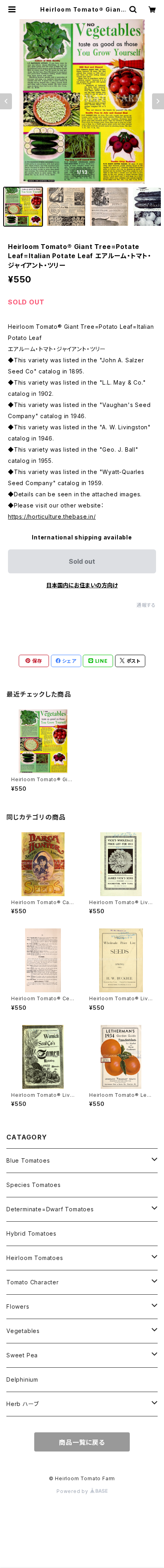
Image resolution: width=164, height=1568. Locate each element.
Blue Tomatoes (28, 1160)
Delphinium (22, 1379)
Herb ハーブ (22, 1403)
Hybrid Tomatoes (31, 1233)
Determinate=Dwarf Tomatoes (50, 1209)
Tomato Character (32, 1282)
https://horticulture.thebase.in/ (52, 516)
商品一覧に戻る (82, 1442)
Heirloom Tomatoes (34, 1257)
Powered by (73, 1491)
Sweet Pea (22, 1355)
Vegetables (23, 1330)
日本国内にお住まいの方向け (82, 585)
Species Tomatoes (33, 1184)
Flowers (17, 1306)
